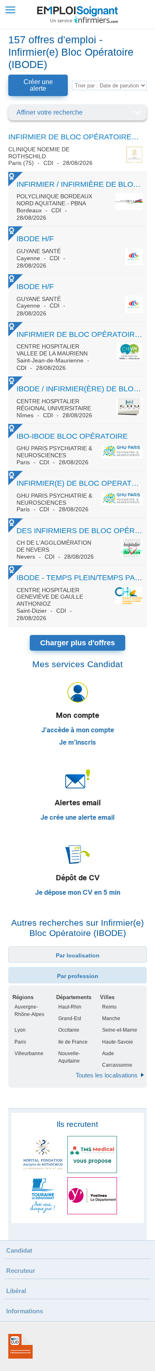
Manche (111, 1018)
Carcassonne (117, 1065)
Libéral (16, 1290)
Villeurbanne (28, 1053)
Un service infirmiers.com (84, 19)
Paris (20, 1042)
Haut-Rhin (69, 1007)
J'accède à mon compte (77, 730)
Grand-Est (69, 1018)
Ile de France (73, 1042)
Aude (108, 1053)
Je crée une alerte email (77, 818)
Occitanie (68, 1030)
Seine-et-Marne (119, 1030)
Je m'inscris (77, 742)
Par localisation (78, 955)
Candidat (19, 1250)
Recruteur (20, 1270)
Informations (24, 1311)
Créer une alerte (38, 85)
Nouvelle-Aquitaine (69, 1057)
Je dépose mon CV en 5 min (77, 893)
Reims (109, 1007)
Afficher (137, 113)
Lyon (20, 1030)
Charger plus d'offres (77, 643)
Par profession (77, 976)
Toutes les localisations (107, 1075)
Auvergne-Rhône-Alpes (29, 1010)
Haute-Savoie (117, 1042)
